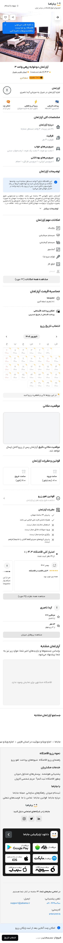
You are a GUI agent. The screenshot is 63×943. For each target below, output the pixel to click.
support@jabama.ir (20, 903)
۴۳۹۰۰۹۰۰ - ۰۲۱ (53, 903)
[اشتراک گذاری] (13, 17)
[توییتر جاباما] (31, 819)
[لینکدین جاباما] (39, 819)
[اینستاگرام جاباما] (24, 819)
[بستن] (5, 24)
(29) (37, 72)
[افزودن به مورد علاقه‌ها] (5, 17)
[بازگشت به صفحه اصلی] (8, 834)
